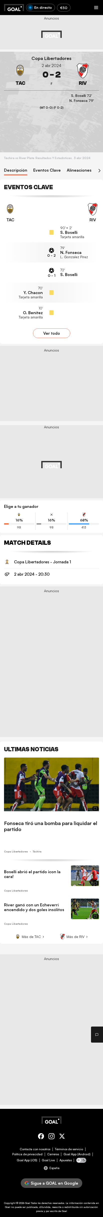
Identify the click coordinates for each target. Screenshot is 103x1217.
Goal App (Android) (77, 1154)
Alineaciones (79, 170)
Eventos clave (47, 170)
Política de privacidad (27, 1154)
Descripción (15, 170)
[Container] (20, 74)
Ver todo (51, 333)
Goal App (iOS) (27, 1160)
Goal (27, 1202)
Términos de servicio (69, 1149)
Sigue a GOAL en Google (54, 1183)
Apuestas (66, 1160)
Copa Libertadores (52, 58)
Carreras (53, 1154)
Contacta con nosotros (35, 1149)
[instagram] (52, 1137)
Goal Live (48, 1160)
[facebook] (41, 1137)
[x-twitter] (62, 1137)
